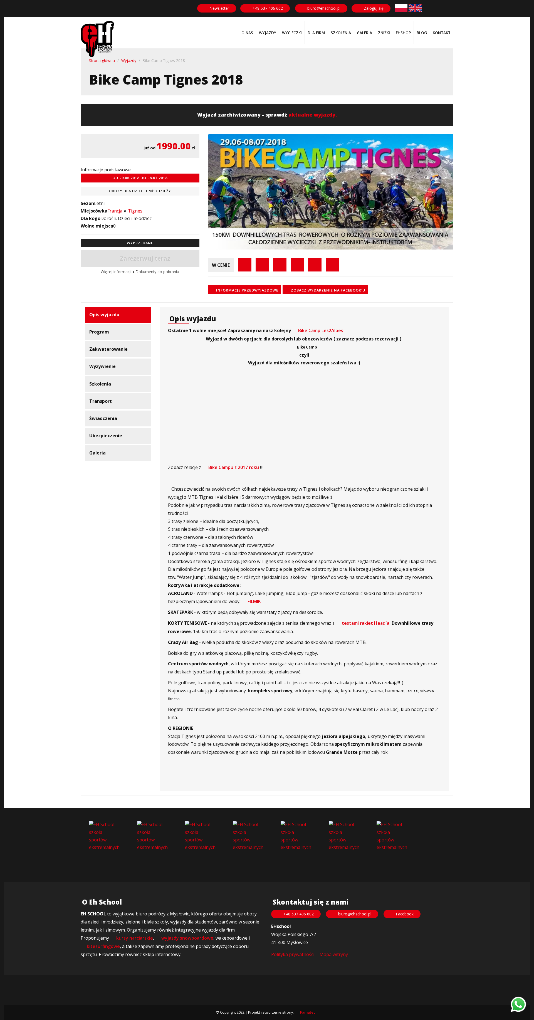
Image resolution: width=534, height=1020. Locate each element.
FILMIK (254, 601)
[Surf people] (152, 836)
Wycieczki (292, 32)
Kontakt (442, 32)
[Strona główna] (97, 39)
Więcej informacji (116, 271)
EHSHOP (403, 32)
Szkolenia (341, 32)
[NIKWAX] (392, 836)
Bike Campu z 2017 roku (233, 467)
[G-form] (248, 836)
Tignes (135, 211)
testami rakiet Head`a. (366, 623)
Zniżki (384, 32)
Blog (422, 32)
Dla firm (316, 32)
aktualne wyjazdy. (312, 114)
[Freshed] (200, 836)
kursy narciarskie (134, 938)
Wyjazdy (267, 32)
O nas (247, 32)
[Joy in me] (296, 836)
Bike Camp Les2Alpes (320, 330)
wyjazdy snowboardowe (187, 938)
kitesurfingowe (103, 946)
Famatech (309, 1012)
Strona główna (102, 60)
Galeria (364, 32)
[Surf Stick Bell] (104, 836)
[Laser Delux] (344, 836)
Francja (114, 211)
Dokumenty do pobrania (157, 271)
